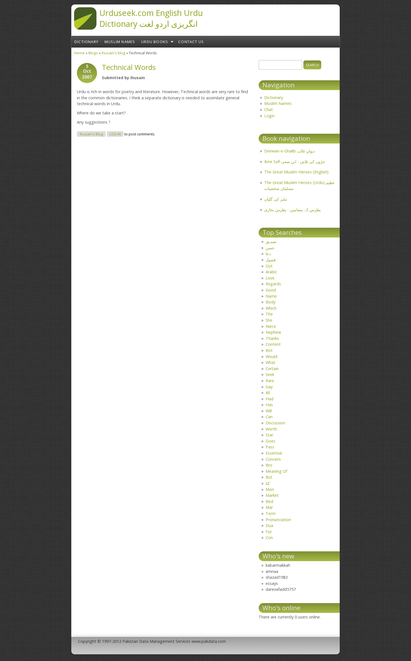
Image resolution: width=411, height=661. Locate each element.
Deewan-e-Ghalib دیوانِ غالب (289, 151)
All (268, 392)
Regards (273, 283)
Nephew (273, 332)
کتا (268, 483)
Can (269, 416)
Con (269, 537)
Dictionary (86, 41)
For (269, 531)
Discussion (275, 422)
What (270, 362)
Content (273, 344)
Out (269, 266)
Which (271, 308)
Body (270, 302)
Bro (269, 465)
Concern (273, 459)
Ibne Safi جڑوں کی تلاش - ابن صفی (294, 161)
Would (271, 356)
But (269, 477)
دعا (268, 253)
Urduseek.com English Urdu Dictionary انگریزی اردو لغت (151, 18)
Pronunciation (278, 519)
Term (271, 513)
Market (272, 495)
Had (269, 398)
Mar (269, 507)
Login (269, 115)
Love (270, 278)
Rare (270, 380)
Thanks (272, 338)
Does (270, 441)
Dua (269, 525)
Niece (271, 326)
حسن (270, 247)
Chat (268, 109)
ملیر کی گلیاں (275, 199)
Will (269, 410)
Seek (270, 374)
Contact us (191, 41)
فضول (271, 259)
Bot (269, 350)
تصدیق (271, 241)
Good (271, 290)
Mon (270, 489)
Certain (272, 368)
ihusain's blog (113, 52)
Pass (270, 447)
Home (79, 52)
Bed (269, 501)
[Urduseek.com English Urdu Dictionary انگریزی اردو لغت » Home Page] (85, 28)
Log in (115, 134)
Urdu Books (154, 41)
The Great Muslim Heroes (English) (296, 172)
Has (269, 404)
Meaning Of (276, 471)
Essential (274, 453)
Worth (271, 429)
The (269, 314)
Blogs (93, 52)
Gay (269, 386)
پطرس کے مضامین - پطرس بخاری (292, 209)
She (269, 320)
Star (269, 434)
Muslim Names (120, 41)
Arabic (271, 271)
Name (271, 296)
